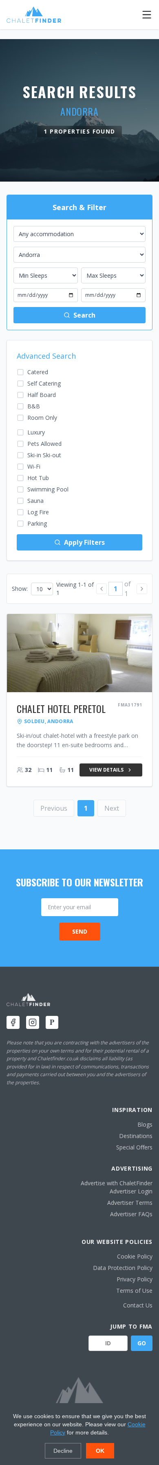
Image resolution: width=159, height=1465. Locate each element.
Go (141, 1343)
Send (79, 931)
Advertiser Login (131, 1191)
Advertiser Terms (129, 1202)
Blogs (144, 1124)
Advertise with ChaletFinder (116, 1183)
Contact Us (137, 1305)
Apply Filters (84, 542)
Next (111, 808)
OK (100, 1450)
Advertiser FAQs (131, 1214)
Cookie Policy (134, 1256)
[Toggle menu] (146, 14)
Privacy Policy (134, 1279)
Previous (53, 808)
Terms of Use (134, 1290)
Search (84, 315)
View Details (106, 769)
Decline (63, 1450)
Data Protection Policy (122, 1268)
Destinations (135, 1136)
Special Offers (134, 1147)
